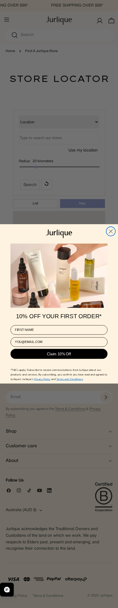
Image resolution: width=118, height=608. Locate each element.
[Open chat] (7, 590)
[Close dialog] (110, 227)
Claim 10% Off (59, 358)
